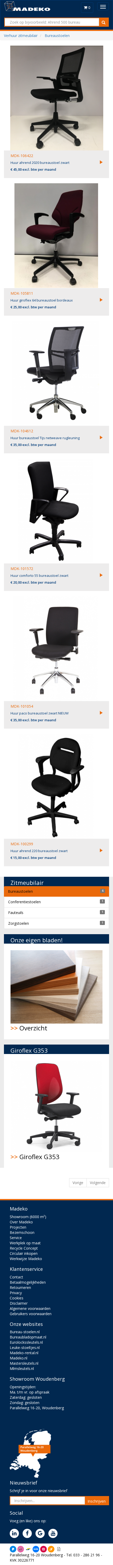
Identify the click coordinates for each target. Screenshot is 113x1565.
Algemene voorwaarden (30, 1308)
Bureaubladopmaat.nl (28, 1337)
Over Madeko (21, 1221)
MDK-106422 (22, 155)
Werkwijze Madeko (26, 1258)
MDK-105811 (22, 293)
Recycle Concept (24, 1248)
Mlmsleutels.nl (22, 1368)
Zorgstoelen (18, 923)
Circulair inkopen (24, 1253)
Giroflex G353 (35, 1156)
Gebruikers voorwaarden (31, 1313)
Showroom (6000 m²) (28, 1216)
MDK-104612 (22, 430)
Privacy (16, 1292)
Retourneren (20, 1287)
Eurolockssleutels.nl (26, 1342)
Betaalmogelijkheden (28, 1282)
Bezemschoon (22, 1232)
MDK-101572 (22, 568)
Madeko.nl (18, 1358)
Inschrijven (97, 1501)
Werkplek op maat (25, 1242)
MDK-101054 (22, 706)
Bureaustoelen (20, 891)
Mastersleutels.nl (24, 1363)
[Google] (41, 1533)
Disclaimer (19, 1303)
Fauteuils (15, 912)
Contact (16, 1276)
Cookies (16, 1297)
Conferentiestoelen (24, 901)
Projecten (18, 1227)
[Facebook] (28, 1533)
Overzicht (29, 1028)
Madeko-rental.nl (24, 1352)
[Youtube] (54, 1533)
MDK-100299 (22, 843)
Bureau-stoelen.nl (25, 1331)
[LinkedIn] (16, 1533)
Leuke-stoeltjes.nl (25, 1347)
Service (16, 1237)
